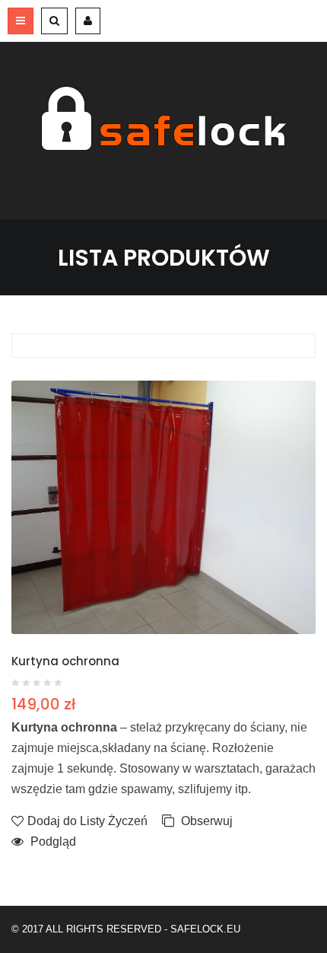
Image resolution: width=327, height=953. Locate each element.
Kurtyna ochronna (65, 661)
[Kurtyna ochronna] (163, 507)
